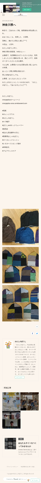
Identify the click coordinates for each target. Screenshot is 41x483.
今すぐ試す (27, 9)
